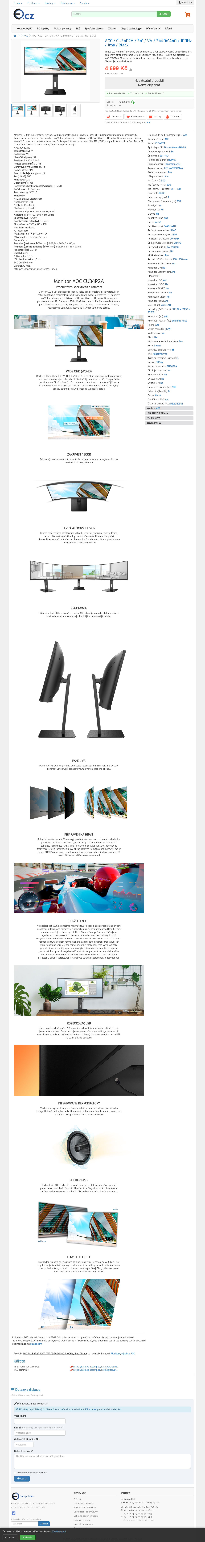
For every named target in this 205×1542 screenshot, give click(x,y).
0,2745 (172, 159)
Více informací (59, 1531)
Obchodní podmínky (84, 1503)
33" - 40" (164, 155)
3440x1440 (170, 226)
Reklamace (67, 3)
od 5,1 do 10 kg (179, 320)
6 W (168, 329)
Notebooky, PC (24, 28)
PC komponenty (62, 28)
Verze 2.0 (166, 305)
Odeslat (23, 1478)
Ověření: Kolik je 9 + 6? (27, 1439)
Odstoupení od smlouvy (86, 1511)
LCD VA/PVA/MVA (173, 168)
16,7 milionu (173, 247)
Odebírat (44, 1524)
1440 (174, 234)
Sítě (78, 28)
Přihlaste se (91, 1409)
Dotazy (157, 116)
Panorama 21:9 (172, 164)
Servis (83, 3)
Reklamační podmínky (85, 1507)
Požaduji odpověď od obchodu (32, 1472)
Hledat (164, 13)
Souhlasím (28, 1537)
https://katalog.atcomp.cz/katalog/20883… (96, 1366)
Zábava (112, 28)
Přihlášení (186, 2)
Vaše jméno (20, 1415)
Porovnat (116, 116)
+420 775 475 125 (150, 1507)
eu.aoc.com (36, 1343)
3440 (173, 230)
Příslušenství (153, 28)
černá (158, 222)
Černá (158, 395)
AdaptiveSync (160, 353)
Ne (160, 205)
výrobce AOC (128, 1353)
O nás (17, 3)
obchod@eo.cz (130, 1510)
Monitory (115, 1353)
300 (163, 180)
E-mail (38, 1427)
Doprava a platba (82, 1520)
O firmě (77, 1499)
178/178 (177, 242)
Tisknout (175, 116)
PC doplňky (43, 28)
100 (179, 201)
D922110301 (176, 403)
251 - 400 (176, 188)
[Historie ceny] (130, 69)
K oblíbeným (137, 116)
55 (173, 349)
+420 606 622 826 (132, 1507)
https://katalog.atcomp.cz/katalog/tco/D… (95, 1369)
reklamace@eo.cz (147, 1510)
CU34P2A (160, 143)
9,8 (166, 316)
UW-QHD (174, 238)
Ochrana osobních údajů (86, 1516)
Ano (185, 135)
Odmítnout (10, 1537)
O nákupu (33, 3)
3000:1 (161, 193)
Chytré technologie (131, 28)
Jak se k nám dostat (84, 1524)
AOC (26, 35)
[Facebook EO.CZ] (13, 1513)
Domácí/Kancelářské (175, 147)
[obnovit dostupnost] (133, 102)
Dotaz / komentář (23, 1451)
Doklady (49, 3)
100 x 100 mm (180, 259)
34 (172, 151)
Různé (168, 28)
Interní (157, 345)
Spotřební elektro (94, 28)
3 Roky (159, 362)
